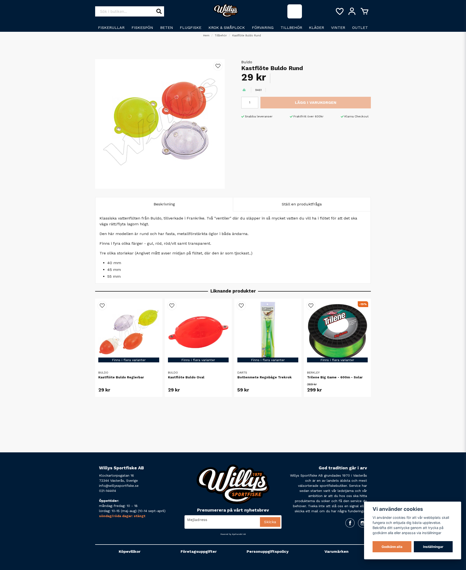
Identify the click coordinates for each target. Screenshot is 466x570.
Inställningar (433, 547)
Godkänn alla (392, 547)
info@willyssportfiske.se (119, 486)
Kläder (316, 27)
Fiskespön (142, 27)
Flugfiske (190, 27)
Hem (206, 35)
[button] (218, 66)
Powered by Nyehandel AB (233, 534)
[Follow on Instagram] (362, 523)
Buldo (246, 62)
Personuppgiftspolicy (268, 551)
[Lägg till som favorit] (339, 11)
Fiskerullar (111, 27)
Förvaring (263, 27)
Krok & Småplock (226, 27)
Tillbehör (291, 27)
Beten (166, 27)
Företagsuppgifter (199, 551)
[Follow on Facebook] (350, 523)
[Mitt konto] (352, 11)
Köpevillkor (130, 551)
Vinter (338, 27)
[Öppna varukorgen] (364, 11)
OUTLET (360, 27)
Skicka (270, 522)
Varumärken (337, 551)
